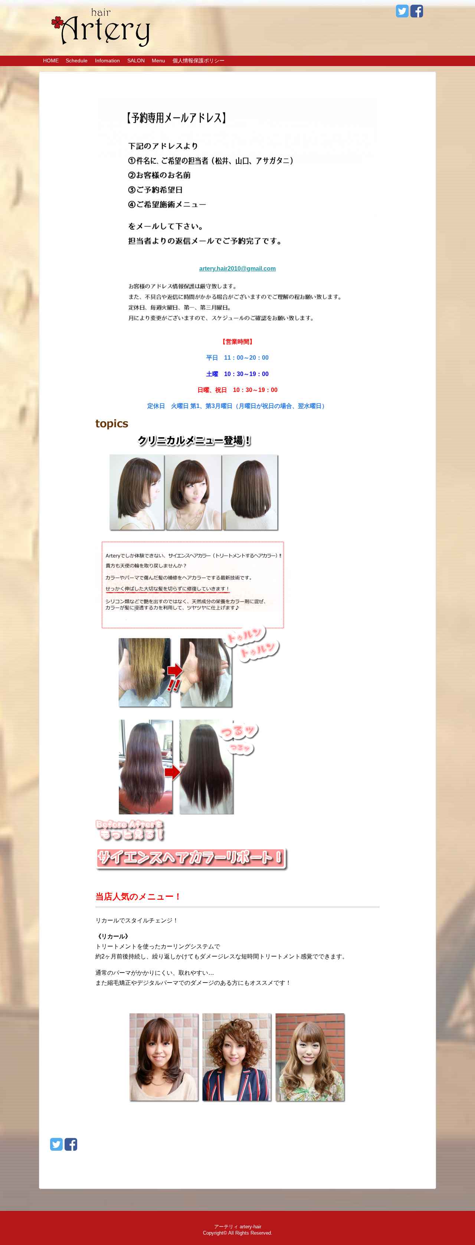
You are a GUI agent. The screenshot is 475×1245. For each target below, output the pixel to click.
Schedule (77, 60)
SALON (136, 60)
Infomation (107, 60)
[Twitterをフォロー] (402, 14)
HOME (51, 60)
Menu (158, 60)
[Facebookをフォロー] (416, 14)
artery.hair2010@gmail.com (237, 268)
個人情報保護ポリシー (199, 60)
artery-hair (250, 1226)
